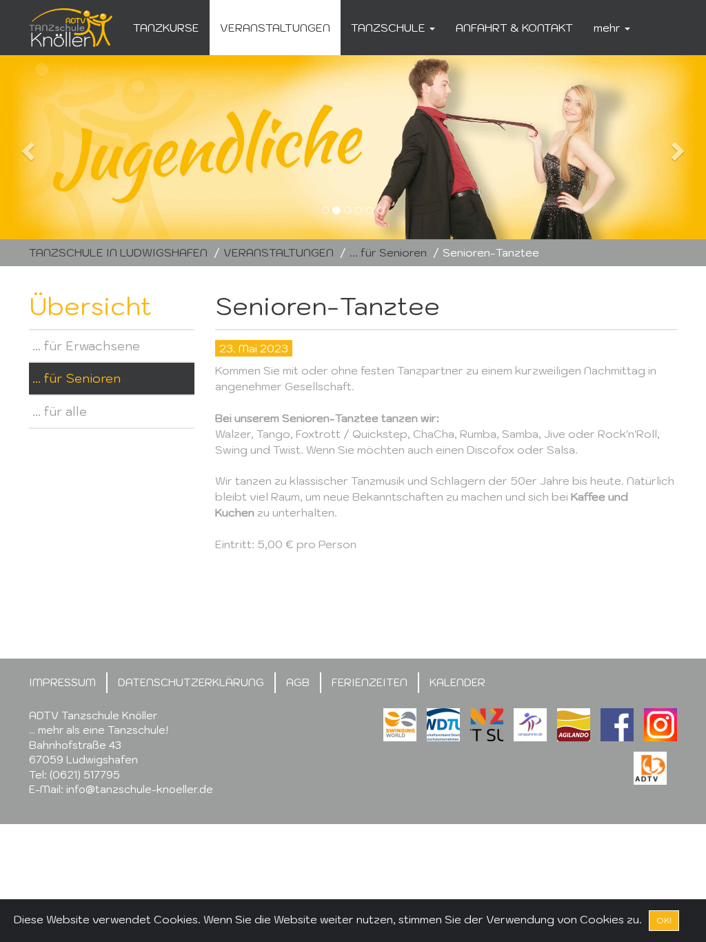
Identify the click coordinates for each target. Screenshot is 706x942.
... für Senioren (388, 252)
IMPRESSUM (62, 682)
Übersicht (90, 306)
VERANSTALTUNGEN (275, 27)
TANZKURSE (166, 27)
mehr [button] (608, 27)
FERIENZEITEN (369, 682)
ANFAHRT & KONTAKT (514, 27)
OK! (664, 920)
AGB (298, 682)
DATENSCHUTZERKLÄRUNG (191, 682)
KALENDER (457, 682)
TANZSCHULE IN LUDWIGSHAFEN (118, 252)
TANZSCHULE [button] (389, 27)
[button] (53, 147)
